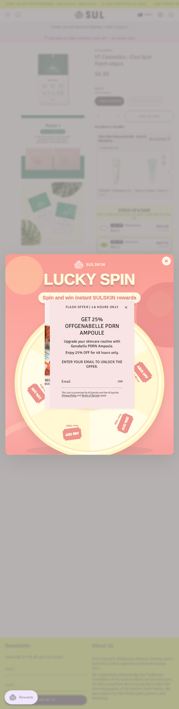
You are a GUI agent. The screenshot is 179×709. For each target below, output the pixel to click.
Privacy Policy (69, 395)
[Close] (126, 307)
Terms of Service (91, 395)
